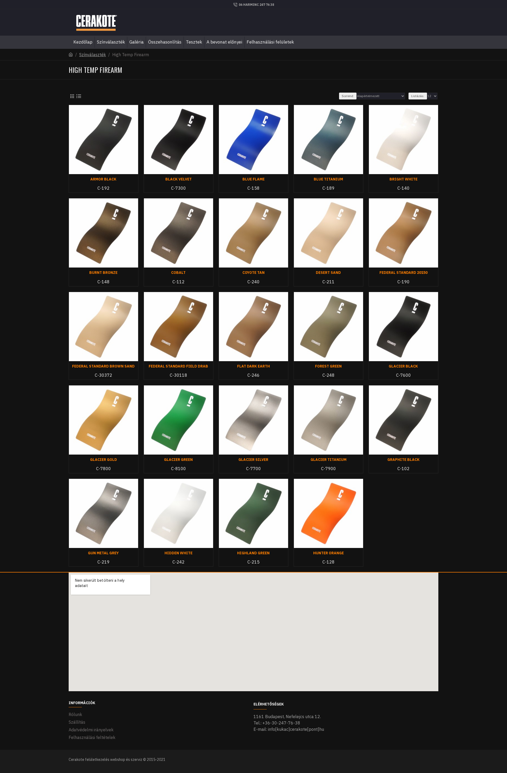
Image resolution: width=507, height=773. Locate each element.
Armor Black (103, 179)
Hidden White (179, 553)
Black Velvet (178, 179)
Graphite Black (403, 459)
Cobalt (178, 272)
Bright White (403, 179)
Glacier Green (178, 459)
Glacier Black (403, 366)
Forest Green (328, 366)
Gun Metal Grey (103, 553)
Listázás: (417, 96)
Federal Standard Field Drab (178, 366)
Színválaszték (92, 54)
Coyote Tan (253, 272)
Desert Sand (328, 272)
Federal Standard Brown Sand (103, 366)
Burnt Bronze (103, 272)
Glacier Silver (253, 459)
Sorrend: (348, 96)
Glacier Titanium (328, 459)
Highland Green (253, 553)
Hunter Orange (328, 553)
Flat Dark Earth (253, 366)
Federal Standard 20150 (403, 272)
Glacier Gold (103, 459)
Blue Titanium (328, 179)
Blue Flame (253, 179)
